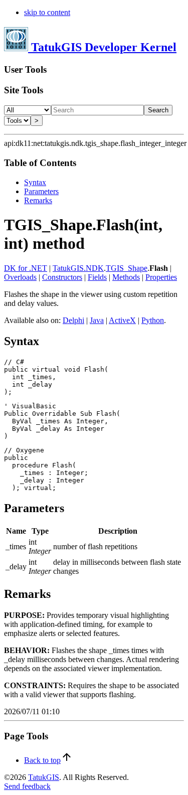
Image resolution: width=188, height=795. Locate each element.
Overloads (20, 277)
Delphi (73, 320)
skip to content (47, 12)
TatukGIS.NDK (78, 268)
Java (97, 320)
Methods (126, 277)
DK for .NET (25, 268)
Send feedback (27, 786)
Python (152, 320)
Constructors (62, 277)
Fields (97, 277)
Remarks (38, 200)
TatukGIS (43, 777)
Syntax (35, 182)
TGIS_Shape (126, 268)
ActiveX (122, 320)
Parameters (41, 191)
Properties (161, 277)
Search (158, 110)
